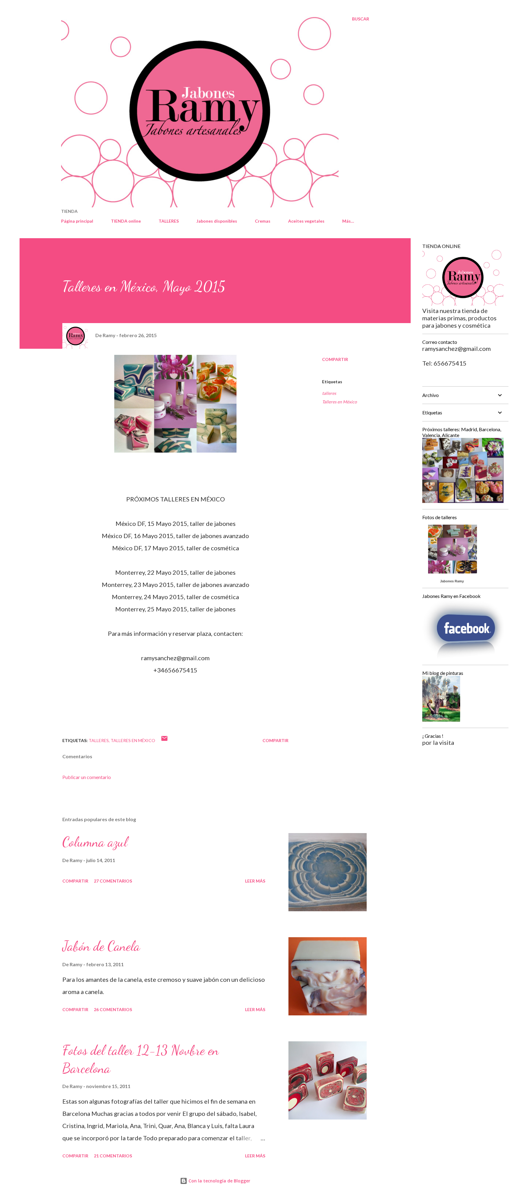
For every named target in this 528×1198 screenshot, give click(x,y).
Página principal (77, 221)
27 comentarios (113, 880)
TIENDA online (126, 221)
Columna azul (94, 842)
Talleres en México (339, 401)
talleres (329, 393)
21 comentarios (113, 1155)
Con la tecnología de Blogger (218, 1181)
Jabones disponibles (216, 221)
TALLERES (169, 221)
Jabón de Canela (101, 946)
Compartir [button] (335, 359)
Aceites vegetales (306, 221)
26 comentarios (113, 1009)
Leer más (255, 880)
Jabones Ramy (452, 581)
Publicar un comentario (86, 777)
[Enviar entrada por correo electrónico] (164, 740)
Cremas (262, 221)
